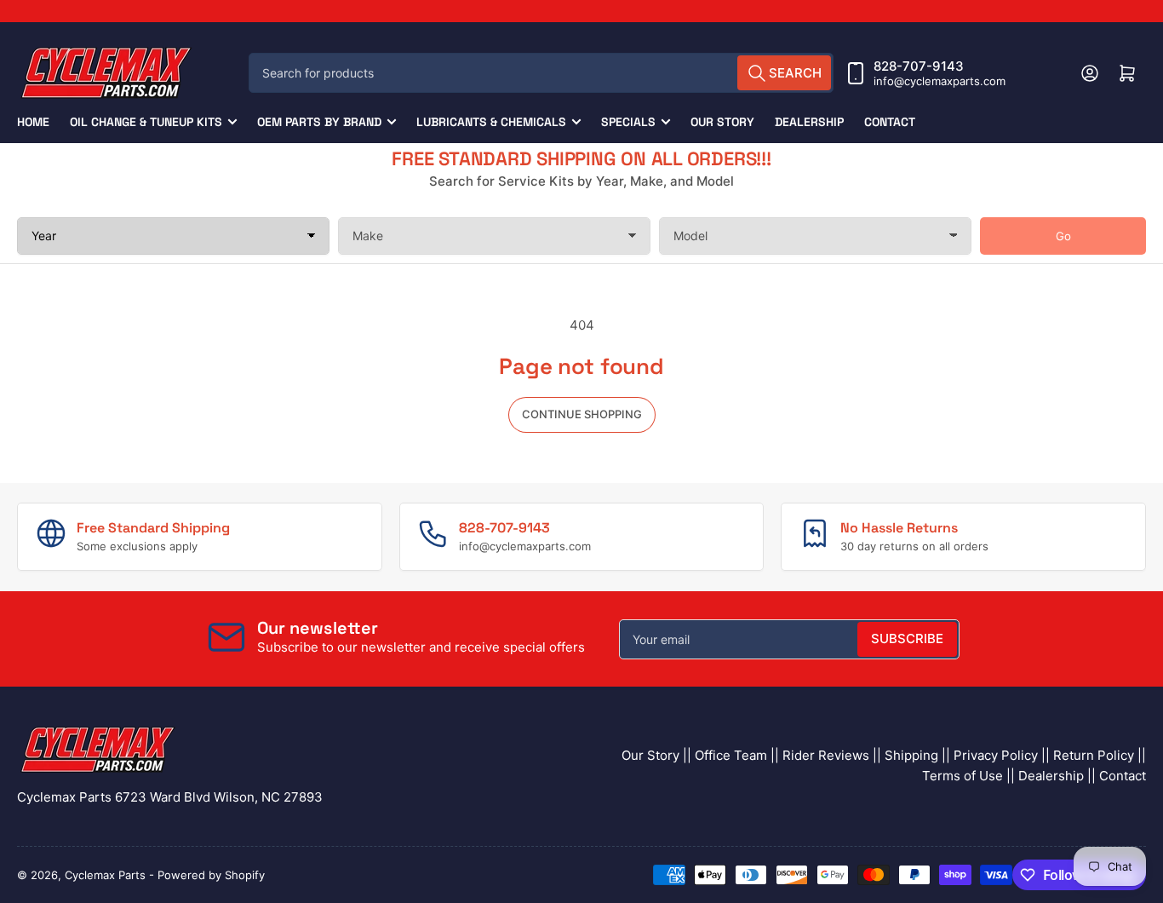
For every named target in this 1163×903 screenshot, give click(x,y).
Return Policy (1093, 755)
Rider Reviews (825, 755)
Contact (889, 121)
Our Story (722, 121)
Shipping (911, 755)
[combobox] (541, 73)
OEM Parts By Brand (319, 121)
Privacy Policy (996, 755)
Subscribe (907, 638)
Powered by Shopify (211, 875)
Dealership (809, 121)
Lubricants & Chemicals (491, 121)
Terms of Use (962, 776)
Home (33, 121)
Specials (628, 121)
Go (1063, 236)
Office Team (731, 755)
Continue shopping (582, 414)
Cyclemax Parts (105, 875)
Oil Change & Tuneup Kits (146, 121)
